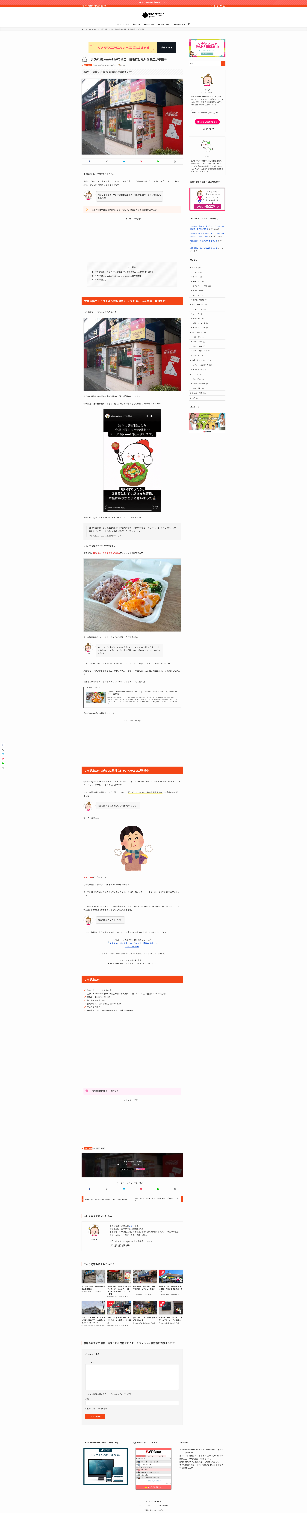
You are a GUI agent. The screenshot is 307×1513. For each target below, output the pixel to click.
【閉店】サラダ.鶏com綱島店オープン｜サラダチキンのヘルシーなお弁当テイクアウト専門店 (142, 693)
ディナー (198, 277)
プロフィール (151, 1505)
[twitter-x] (211, 6)
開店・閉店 (87, 65)
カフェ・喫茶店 (200, 290)
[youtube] (220, 6)
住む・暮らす (199, 332)
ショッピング (199, 309)
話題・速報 (198, 388)
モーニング (198, 281)
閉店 (102, 1148)
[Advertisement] (132, 237)
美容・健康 (198, 318)
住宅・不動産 (199, 346)
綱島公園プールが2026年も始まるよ (203, 241)
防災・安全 (198, 355)
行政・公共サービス (201, 351)
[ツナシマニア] (153, 15)
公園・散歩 (198, 337)
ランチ (197, 272)
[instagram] (214, 6)
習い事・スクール (200, 327)
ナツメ (94, 1239)
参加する (168, 1483)
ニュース (197, 374)
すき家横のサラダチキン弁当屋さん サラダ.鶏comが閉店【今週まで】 (125, 272)
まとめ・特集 (199, 393)
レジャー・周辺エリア (202, 365)
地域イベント (199, 369)
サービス (197, 314)
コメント (89, 1362)
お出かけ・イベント (201, 360)
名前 (87, 1399)
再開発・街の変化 (200, 383)
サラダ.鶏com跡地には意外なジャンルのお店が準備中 (118, 276)
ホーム (141, 1505)
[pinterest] (217, 6)
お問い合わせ (163, 1505)
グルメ (196, 267)
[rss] (223, 6)
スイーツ (198, 295)
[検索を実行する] (223, 63)
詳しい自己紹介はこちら (207, 122)
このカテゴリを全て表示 (153, 1481)
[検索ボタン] (189, 24)
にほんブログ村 (132, 946)
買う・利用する (199, 304)
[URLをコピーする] (175, 161)
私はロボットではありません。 (98, 1408)
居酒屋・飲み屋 (200, 300)
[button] (90, 161)
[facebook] (208, 6)
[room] (119, 1245)
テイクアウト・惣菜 (202, 286)
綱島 (97, 1148)
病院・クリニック (200, 323)
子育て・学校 (199, 341)
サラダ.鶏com (101, 280)
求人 (195, 398)
